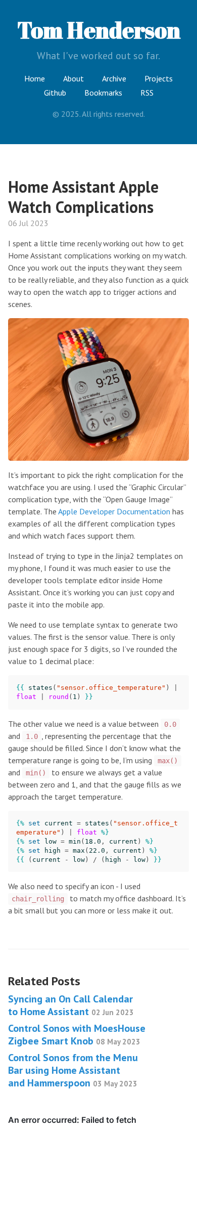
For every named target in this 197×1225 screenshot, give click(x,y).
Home (34, 78)
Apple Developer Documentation (114, 511)
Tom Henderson (98, 30)
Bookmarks (103, 93)
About (73, 78)
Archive (114, 78)
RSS (147, 93)
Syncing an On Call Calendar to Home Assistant (71, 1005)
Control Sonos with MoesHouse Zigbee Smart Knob (76, 1034)
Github (55, 93)
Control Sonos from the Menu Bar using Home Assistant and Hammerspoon (73, 1070)
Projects (158, 78)
